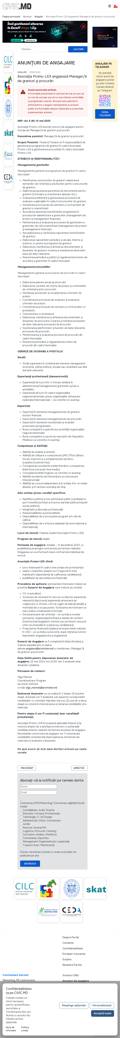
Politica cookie (25, 1029)
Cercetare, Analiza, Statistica (40, 834)
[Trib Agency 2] (105, 37)
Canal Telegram (105, 114)
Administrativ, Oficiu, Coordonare (42, 820)
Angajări (22, 72)
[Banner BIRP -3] (45, 31)
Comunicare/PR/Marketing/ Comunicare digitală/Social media (52, 804)
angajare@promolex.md (39, 648)
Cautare (78, 49)
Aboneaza (30, 863)
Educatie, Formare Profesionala (41, 813)
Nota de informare (11, 1029)
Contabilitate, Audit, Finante (39, 810)
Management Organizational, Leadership (46, 841)
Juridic (26, 824)
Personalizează (101, 1005)
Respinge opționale (74, 1005)
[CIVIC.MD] (16, 6)
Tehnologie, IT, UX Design (37, 817)
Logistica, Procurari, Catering (39, 831)
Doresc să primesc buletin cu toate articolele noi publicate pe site (48, 853)
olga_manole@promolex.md (41, 687)
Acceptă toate (102, 1013)
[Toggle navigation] (109, 6)
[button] (116, 6)
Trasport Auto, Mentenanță (39, 845)
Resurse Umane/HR (34, 827)
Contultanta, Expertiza (36, 838)
